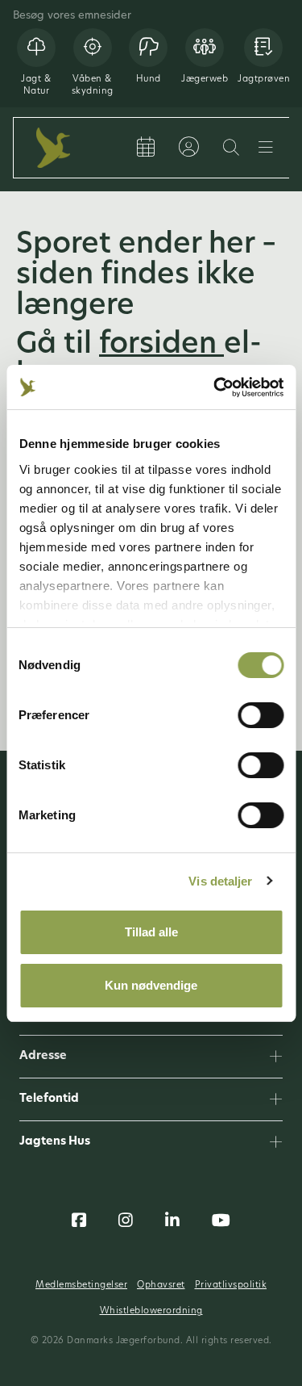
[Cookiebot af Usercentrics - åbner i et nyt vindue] (215, 387)
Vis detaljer (220, 881)
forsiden (161, 345)
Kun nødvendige (151, 985)
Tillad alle (151, 932)
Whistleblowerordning (151, 1311)
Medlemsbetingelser (81, 1285)
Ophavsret (161, 1285)
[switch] (260, 715)
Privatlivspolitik (231, 1285)
